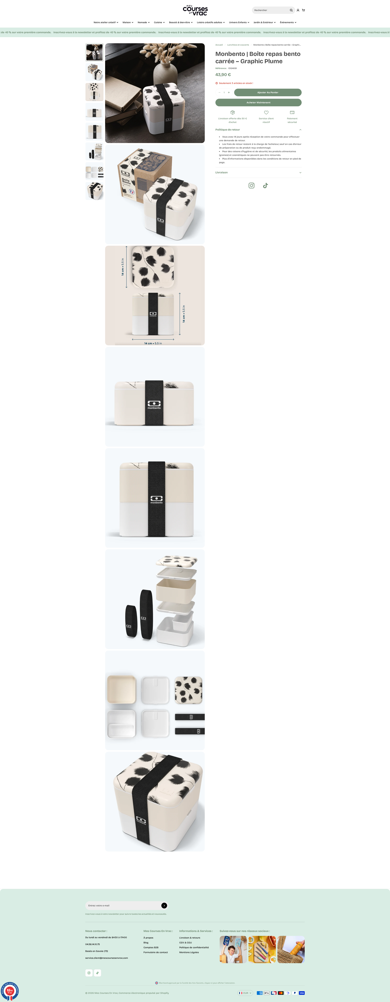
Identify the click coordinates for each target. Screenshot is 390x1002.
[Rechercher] (291, 10)
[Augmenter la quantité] (230, 92)
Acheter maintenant (258, 102)
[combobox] (273, 10)
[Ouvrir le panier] (303, 10)
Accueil (219, 45)
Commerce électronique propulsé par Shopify (144, 993)
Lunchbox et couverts (238, 45)
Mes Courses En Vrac (106, 993)
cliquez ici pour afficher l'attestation (219, 983)
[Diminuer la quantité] (218, 92)
